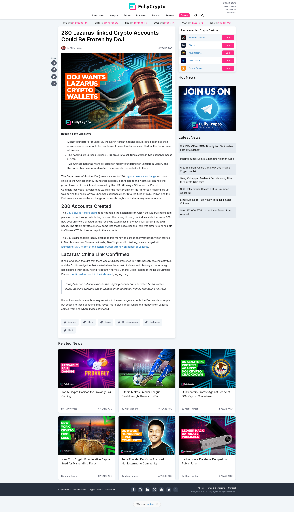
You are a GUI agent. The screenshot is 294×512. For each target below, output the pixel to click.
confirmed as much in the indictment (92, 274)
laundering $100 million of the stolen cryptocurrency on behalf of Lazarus (104, 246)
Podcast (156, 15)
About (201, 488)
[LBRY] (175, 489)
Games (184, 15)
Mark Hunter (76, 48)
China (90, 322)
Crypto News (64, 489)
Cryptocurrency (130, 322)
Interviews (141, 15)
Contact (232, 488)
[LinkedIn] (147, 489)
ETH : (107, 23)
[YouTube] (161, 489)
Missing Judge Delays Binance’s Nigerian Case (207, 158)
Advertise (231, 9)
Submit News (229, 3)
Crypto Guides (96, 489)
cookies (150, 504)
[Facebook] (133, 489)
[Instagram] (140, 489)
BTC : (75, 23)
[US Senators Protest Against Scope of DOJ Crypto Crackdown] (207, 368)
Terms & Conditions (215, 488)
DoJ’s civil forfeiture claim (82, 212)
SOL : (220, 23)
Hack (70, 330)
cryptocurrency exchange (140, 176)
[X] (154, 489)
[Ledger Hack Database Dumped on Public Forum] (207, 435)
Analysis (114, 15)
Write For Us (230, 6)
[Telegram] (168, 489)
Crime (108, 322)
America (72, 322)
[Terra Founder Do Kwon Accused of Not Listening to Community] (147, 435)
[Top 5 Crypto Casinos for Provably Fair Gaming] (86, 368)
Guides (127, 15)
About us (231, 13)
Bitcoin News (80, 489)
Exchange (155, 322)
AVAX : (192, 23)
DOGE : (164, 23)
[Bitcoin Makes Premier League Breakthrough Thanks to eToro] (147, 368)
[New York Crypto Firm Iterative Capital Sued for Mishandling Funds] (86, 435)
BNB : (136, 23)
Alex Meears (131, 408)
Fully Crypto (70, 408)
